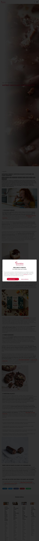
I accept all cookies (11, 279)
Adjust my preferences (24, 279)
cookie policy (25, 274)
